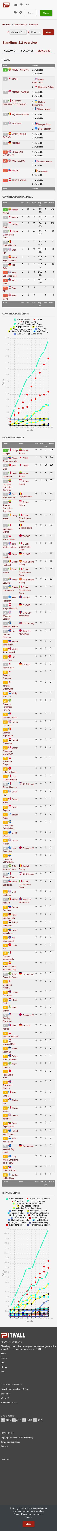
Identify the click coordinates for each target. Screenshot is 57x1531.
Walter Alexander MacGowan (10, 751)
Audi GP (16, 171)
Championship (20, 24)
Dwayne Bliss (44, 124)
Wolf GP (16, 123)
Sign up (46, 13)
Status (4, 1367)
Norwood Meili (9, 1044)
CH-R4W (16, 143)
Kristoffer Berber (10, 626)
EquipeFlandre (20, 114)
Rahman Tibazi (9, 772)
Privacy (4, 1446)
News (3, 1353)
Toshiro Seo (8, 668)
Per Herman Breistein (9, 634)
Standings (33, 24)
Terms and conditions (10, 1442)
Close (28, 1524)
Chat (3, 1362)
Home (8, 24)
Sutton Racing (20, 92)
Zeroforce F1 (28, 848)
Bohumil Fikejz (9, 1170)
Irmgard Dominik (10, 608)
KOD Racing (18, 161)
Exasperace (27, 974)
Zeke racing (19, 180)
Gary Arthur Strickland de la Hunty (10, 1159)
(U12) (6, 1420)
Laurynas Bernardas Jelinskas (7, 487)
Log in (30, 13)
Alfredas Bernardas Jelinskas (7, 508)
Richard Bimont (45, 161)
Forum (4, 1358)
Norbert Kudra (9, 539)
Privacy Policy (20, 1514)
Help (3, 1371)
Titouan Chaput (10, 877)
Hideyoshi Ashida (46, 87)
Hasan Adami (44, 109)
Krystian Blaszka (10, 1036)
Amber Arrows (20, 70)
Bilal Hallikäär (44, 129)
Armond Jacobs (10, 717)
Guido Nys (43, 171)
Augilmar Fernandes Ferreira (7, 707)
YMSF (15, 79)
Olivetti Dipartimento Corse (10, 234)
